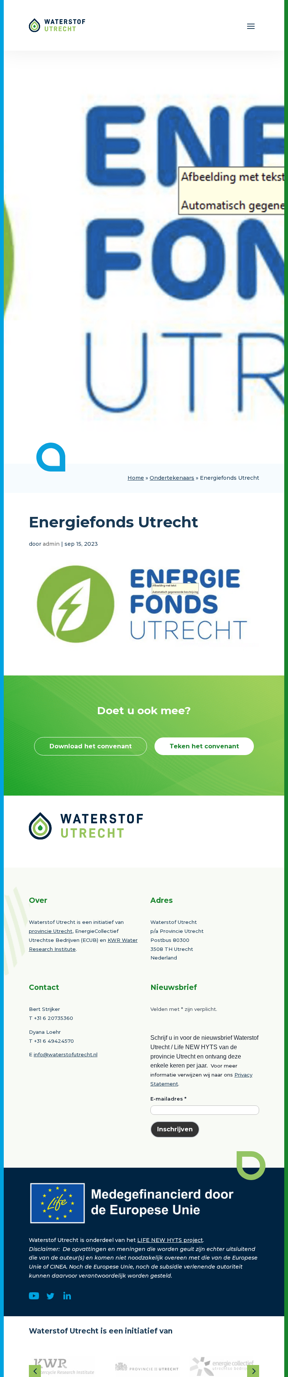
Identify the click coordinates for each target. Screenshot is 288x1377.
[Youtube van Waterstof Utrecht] (34, 1297)
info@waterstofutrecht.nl (66, 1054)
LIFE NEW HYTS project (170, 1240)
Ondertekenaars (172, 478)
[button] (35, 1371)
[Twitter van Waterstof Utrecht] (50, 1297)
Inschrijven (175, 1129)
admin (51, 544)
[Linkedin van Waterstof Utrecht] (67, 1297)
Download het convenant (91, 746)
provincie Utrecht (50, 931)
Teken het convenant (204, 746)
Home (136, 478)
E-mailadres (168, 1099)
